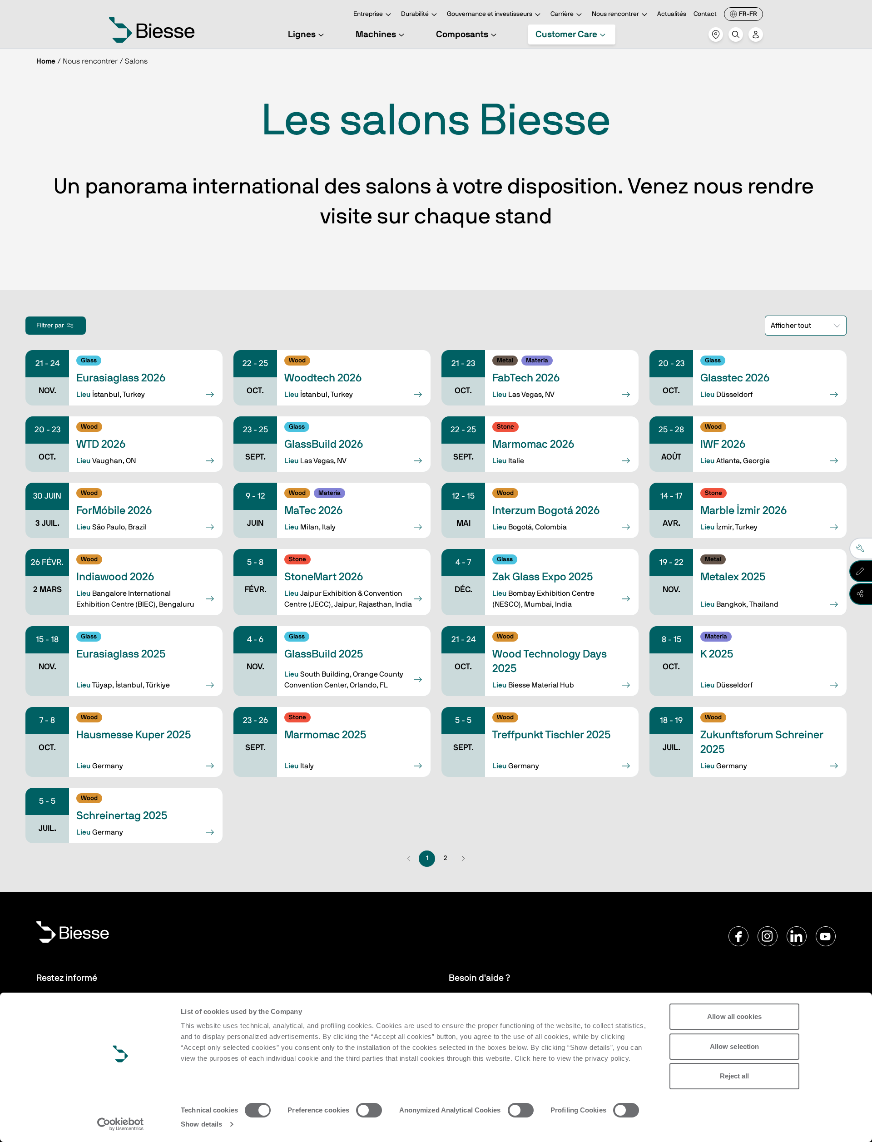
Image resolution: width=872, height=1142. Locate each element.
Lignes (302, 34)
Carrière (562, 14)
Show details (201, 1124)
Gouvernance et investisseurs (489, 14)
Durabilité (415, 14)
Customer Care (566, 34)
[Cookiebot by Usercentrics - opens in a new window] (120, 1124)
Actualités (671, 14)
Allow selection (734, 1046)
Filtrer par (50, 325)
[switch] (369, 1110)
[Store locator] (715, 34)
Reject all (734, 1076)
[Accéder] (755, 34)
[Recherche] (735, 34)
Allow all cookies (734, 1016)
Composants (462, 34)
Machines (376, 34)
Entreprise (368, 14)
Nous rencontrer (615, 14)
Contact (705, 14)
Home (45, 61)
